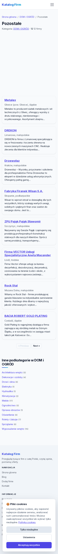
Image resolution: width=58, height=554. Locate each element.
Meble (7, 400)
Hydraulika (9, 391)
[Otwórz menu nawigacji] (52, 4)
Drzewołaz (12, 161)
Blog (4, 477)
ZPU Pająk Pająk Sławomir (22, 221)
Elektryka (8, 386)
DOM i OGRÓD (27, 17)
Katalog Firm (11, 4)
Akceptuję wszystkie (29, 545)
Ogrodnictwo (10, 405)
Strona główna (9, 17)
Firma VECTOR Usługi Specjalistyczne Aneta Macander (27, 253)
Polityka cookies (27, 522)
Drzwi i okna (10, 381)
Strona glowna (9, 472)
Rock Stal (11, 285)
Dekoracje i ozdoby (14, 377)
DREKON (10, 130)
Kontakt (5, 486)
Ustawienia (29, 537)
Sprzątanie (9, 424)
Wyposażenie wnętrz (15, 428)
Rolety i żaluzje (11, 419)
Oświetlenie (9, 414)
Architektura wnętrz (14, 372)
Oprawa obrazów (12, 410)
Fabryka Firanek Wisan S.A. (23, 191)
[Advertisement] (29, 63)
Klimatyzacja (10, 396)
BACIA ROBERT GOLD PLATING (25, 316)
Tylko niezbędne (29, 529)
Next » (36, 346)
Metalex (10, 100)
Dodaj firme (7, 481)
